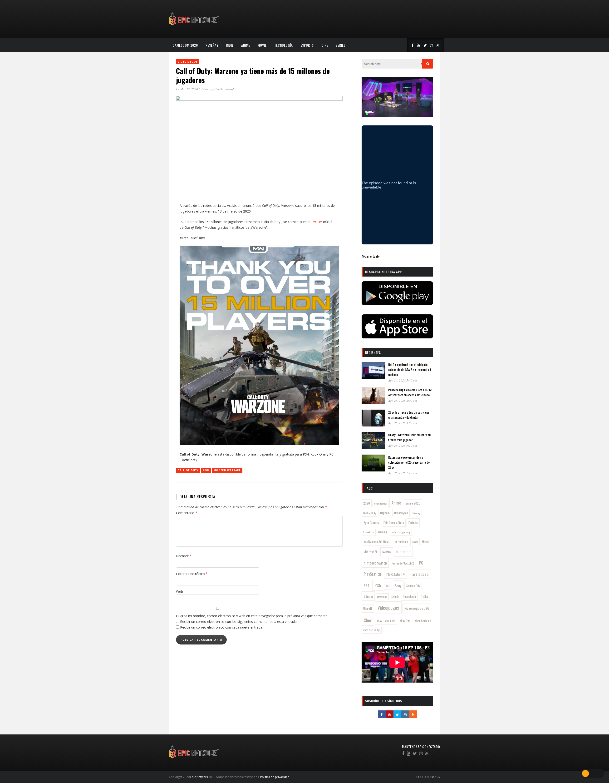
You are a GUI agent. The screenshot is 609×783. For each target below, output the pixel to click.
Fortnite (413, 522)
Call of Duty (188, 470)
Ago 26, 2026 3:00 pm (402, 423)
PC (421, 563)
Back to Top (426, 777)
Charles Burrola (225, 89)
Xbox (368, 620)
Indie (230, 45)
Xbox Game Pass (386, 621)
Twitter (316, 221)
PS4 (366, 585)
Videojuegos (188, 61)
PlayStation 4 (395, 574)
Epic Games (371, 522)
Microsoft (370, 551)
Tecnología (283, 45)
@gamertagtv (370, 256)
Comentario (186, 512)
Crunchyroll (401, 512)
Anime (245, 45)
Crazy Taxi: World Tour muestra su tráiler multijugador (409, 437)
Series (341, 45)
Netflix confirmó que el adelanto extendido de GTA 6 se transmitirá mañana (409, 369)
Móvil (262, 45)
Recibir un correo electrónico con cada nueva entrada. (221, 627)
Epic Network (199, 777)
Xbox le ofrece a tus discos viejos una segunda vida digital (408, 415)
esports (307, 45)
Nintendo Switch (375, 562)
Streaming (382, 597)
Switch (395, 597)
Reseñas (212, 45)
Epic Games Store (393, 522)
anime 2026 (413, 503)
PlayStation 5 (419, 574)
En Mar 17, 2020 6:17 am (192, 89)
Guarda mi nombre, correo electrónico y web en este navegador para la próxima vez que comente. (252, 616)
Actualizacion (380, 503)
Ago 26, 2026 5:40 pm (402, 380)
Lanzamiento (401, 542)
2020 (366, 503)
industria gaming (401, 532)
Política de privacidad (275, 777)
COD (206, 470)
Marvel (425, 542)
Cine (324, 45)
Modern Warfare (227, 470)
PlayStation (372, 574)
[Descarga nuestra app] (397, 303)
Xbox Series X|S (371, 630)
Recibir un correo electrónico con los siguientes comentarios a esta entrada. (238, 621)
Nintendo (403, 552)
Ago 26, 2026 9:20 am (402, 445)
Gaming (382, 532)
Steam (368, 596)
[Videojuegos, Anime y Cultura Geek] (194, 26)
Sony (398, 585)
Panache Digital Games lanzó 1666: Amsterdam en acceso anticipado (410, 392)
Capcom (385, 512)
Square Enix (413, 585)
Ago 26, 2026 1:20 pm (402, 473)
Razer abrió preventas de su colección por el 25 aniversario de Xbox (409, 462)
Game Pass (368, 532)
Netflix (386, 551)
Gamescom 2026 (185, 45)
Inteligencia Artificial (376, 541)
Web (179, 591)
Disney (416, 513)
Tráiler (424, 596)
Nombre (184, 556)
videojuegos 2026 (416, 608)
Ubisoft (367, 608)
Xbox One (405, 621)
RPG (388, 586)
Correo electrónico (192, 573)
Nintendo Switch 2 (403, 562)
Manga (415, 542)
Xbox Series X (423, 620)
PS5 (378, 585)
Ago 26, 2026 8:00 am (402, 400)
